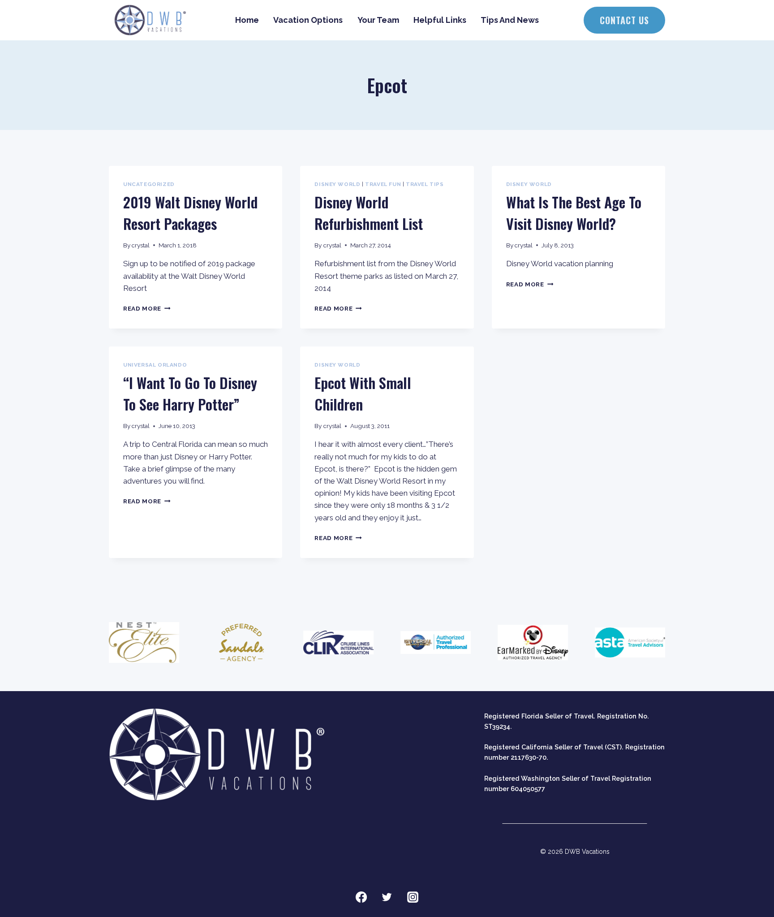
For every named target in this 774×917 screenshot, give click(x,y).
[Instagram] (413, 897)
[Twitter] (387, 897)
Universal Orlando (155, 365)
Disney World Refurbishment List (368, 212)
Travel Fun (383, 184)
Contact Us (624, 20)
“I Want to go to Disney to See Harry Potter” (190, 393)
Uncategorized (149, 184)
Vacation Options (308, 20)
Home (247, 20)
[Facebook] (361, 897)
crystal (141, 245)
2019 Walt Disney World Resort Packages (190, 212)
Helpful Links (439, 20)
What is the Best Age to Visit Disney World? (573, 212)
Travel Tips (425, 184)
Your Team (378, 20)
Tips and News (510, 20)
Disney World (337, 184)
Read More (147, 308)
